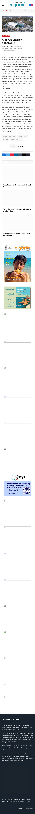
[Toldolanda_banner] (17, 606)
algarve (5, 136)
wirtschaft (19, 139)
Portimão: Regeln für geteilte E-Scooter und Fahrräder (17, 210)
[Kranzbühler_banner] (17, 632)
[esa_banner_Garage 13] (17, 658)
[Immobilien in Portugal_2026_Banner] (17, 308)
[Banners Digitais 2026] (17, 423)
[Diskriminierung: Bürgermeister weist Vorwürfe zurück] (17, 222)
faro (14, 136)
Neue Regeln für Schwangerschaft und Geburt (17, 186)
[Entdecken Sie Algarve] (17, 4)
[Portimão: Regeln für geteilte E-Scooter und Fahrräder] (17, 198)
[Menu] (3, 5)
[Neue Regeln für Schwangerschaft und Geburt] (17, 174)
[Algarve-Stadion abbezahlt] (17, 24)
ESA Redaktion (8, 46)
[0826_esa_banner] (17, 281)
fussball (20, 136)
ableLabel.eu (29, 808)
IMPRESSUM (26, 801)
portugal (5, 139)
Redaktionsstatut (15, 801)
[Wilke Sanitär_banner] (17, 580)
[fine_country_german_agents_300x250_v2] (17, 397)
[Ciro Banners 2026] (17, 449)
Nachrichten (6, 35)
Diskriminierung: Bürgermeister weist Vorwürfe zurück (16, 234)
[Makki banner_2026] (17, 501)
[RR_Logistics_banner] (17, 554)
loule (25, 136)
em (10, 136)
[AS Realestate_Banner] (17, 528)
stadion (12, 139)
